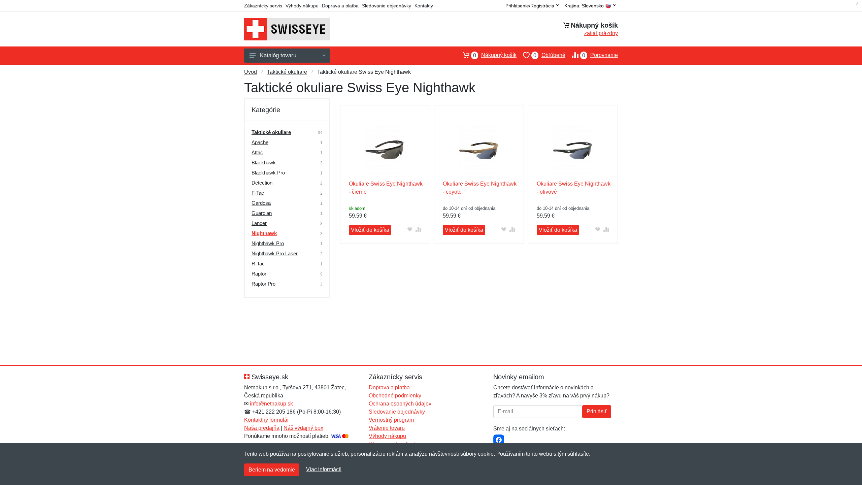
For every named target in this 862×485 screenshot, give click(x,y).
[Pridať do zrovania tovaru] (418, 229)
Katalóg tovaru (278, 55)
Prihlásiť (597, 411)
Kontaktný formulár (266, 420)
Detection (262, 183)
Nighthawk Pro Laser (275, 253)
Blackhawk (264, 162)
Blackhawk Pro (268, 172)
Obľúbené (549, 55)
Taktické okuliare (287, 72)
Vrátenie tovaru (387, 428)
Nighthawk (264, 233)
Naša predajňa (261, 428)
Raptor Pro (263, 284)
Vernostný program (391, 420)
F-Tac (258, 193)
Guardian (262, 213)
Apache (260, 142)
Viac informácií (323, 469)
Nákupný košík (495, 55)
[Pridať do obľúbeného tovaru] (410, 229)
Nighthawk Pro (268, 243)
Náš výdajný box (303, 428)
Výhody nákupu (302, 5)
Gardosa (261, 203)
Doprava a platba (340, 5)
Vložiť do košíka (370, 230)
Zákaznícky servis (263, 5)
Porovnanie (600, 55)
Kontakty (424, 5)
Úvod (250, 72)
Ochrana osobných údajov (400, 404)
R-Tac (258, 263)
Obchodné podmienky (395, 395)
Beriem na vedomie (271, 470)
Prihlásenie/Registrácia (529, 5)
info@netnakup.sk (271, 404)
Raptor (259, 274)
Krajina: (584, 5)
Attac (257, 152)
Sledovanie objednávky (386, 5)
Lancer (259, 223)
